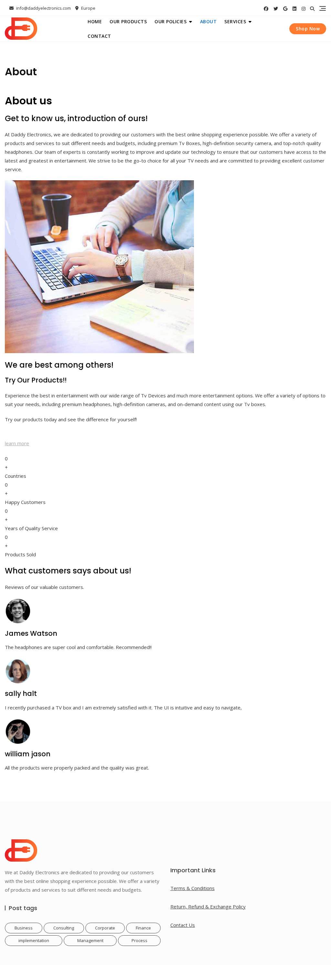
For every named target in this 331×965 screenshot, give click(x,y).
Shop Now (308, 29)
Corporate (105, 928)
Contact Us (182, 925)
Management (90, 940)
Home (95, 21)
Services (235, 21)
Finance (143, 928)
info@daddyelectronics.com (43, 8)
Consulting (63, 928)
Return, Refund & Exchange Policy (208, 906)
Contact (99, 36)
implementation (33, 940)
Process (139, 940)
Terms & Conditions (192, 888)
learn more (17, 443)
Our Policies (171, 21)
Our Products (128, 21)
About (208, 21)
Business (24, 928)
